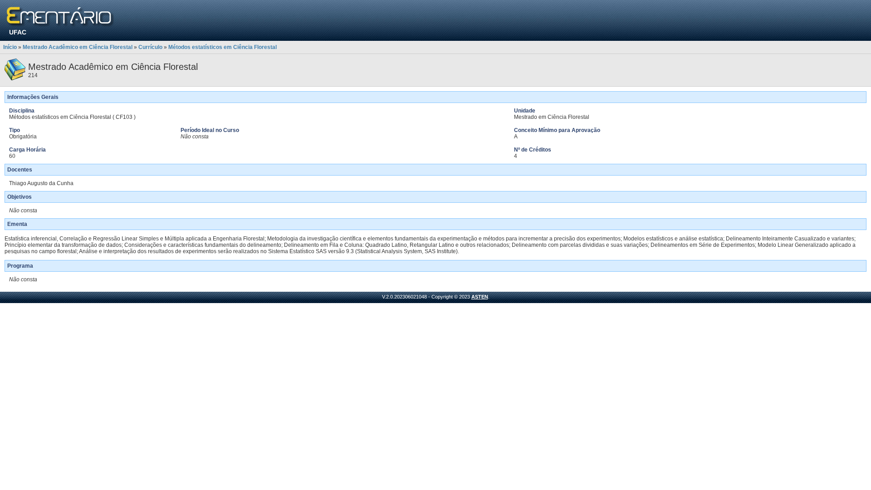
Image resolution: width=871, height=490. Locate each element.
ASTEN (479, 296)
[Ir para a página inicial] (60, 17)
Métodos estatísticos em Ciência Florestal (222, 47)
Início (10, 47)
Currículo (150, 47)
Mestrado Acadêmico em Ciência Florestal (77, 47)
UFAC (17, 32)
